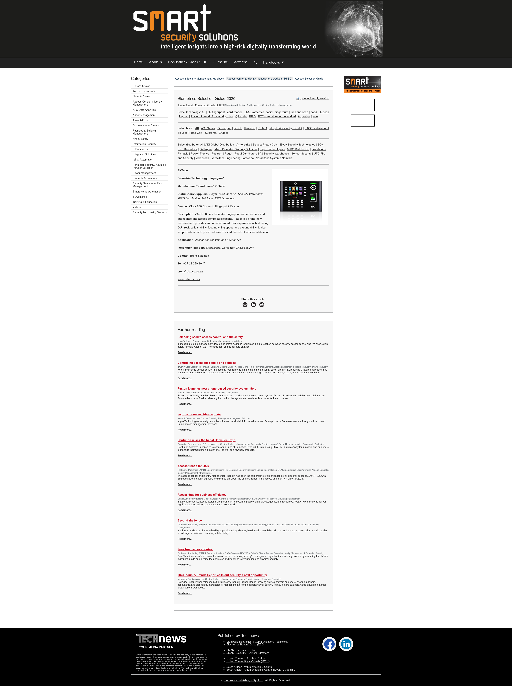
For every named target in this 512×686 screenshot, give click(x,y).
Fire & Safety (140, 139)
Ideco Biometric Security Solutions (235, 149)
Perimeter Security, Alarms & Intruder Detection (150, 166)
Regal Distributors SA (247, 153)
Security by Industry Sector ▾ (150, 212)
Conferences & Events (146, 125)
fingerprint (281, 112)
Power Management (144, 173)
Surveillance (140, 196)
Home (138, 62)
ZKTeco (224, 132)
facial (269, 112)
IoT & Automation (143, 159)
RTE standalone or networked (277, 116)
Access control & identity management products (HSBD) (259, 78)
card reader (234, 112)
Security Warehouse (276, 153)
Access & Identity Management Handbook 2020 (201, 105)
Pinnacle (183, 153)
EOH (321, 144)
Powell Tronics (200, 153)
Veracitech (202, 158)
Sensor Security (301, 153)
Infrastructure (140, 149)
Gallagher (206, 149)
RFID (252, 116)
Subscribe (220, 62)
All (201, 144)
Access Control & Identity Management (148, 103)
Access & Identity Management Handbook (199, 78)
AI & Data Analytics (144, 110)
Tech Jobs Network (144, 91)
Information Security (144, 144)
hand (314, 112)
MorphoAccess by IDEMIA (285, 128)
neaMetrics (319, 149)
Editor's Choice (141, 86)
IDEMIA (262, 128)
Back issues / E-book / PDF (187, 62)
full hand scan (299, 112)
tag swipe (304, 116)
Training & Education (145, 202)
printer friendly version (314, 98)
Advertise (241, 62)
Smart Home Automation (147, 191)
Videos (137, 207)
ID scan (324, 112)
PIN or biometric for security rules (212, 116)
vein (315, 116)
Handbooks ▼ (273, 62)
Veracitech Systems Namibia (274, 158)
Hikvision (249, 128)
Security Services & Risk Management (147, 184)
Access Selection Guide (309, 78)
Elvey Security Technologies (297, 144)
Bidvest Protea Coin (265, 144)
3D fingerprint (216, 112)
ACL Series (208, 128)
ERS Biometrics (254, 112)
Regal (228, 153)
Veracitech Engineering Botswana (232, 158)
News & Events (142, 96)
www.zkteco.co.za (189, 279)
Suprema (211, 132)
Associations (140, 120)
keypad (183, 116)
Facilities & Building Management (144, 132)
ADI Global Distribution (219, 144)
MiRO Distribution (298, 149)
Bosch (238, 128)
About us (155, 62)
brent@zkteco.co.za (190, 271)
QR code (241, 116)
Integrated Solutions (144, 154)
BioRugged (224, 128)
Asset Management (144, 115)
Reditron (216, 153)
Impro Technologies (272, 149)
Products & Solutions (145, 178)
